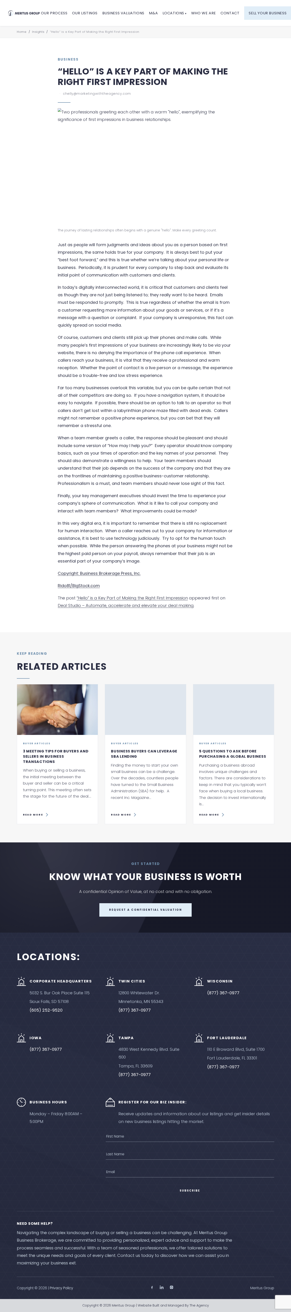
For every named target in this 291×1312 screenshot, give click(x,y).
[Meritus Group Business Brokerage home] (24, 13)
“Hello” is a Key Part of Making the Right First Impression (132, 598)
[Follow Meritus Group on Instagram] (171, 1288)
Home (21, 32)
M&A (153, 13)
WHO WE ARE (203, 13)
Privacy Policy (61, 1288)
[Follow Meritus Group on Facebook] (152, 1288)
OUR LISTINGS (85, 13)
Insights (38, 32)
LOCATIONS (173, 13)
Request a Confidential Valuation (145, 910)
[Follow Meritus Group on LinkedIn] (162, 1288)
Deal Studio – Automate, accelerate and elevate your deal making (126, 605)
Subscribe (190, 1190)
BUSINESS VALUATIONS (123, 13)
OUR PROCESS (54, 13)
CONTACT (230, 13)
